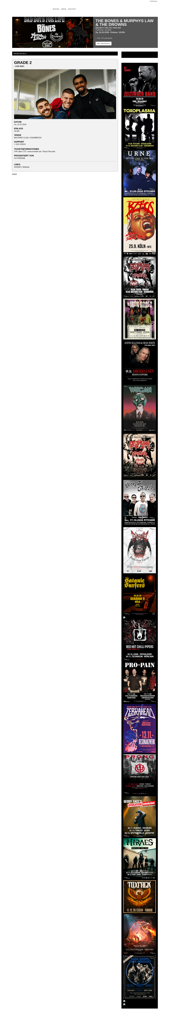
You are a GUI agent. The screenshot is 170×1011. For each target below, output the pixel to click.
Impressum (153, 1)
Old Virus (21, 144)
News (63, 9)
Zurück (14, 174)
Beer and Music (28, 5)
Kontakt (72, 9)
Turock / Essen (103, 30)
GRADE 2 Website (21, 167)
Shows (56, 9)
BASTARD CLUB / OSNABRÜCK (28, 138)
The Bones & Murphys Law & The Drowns (125, 23)
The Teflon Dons (104, 38)
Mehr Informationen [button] (103, 43)
